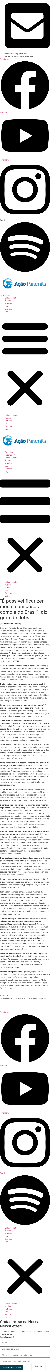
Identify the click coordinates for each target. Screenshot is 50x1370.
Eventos (8, 309)
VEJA (8, 995)
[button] (25, 363)
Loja (6, 306)
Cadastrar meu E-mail (11, 1367)
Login (7, 312)
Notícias (8, 303)
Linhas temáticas (12, 298)
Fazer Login (10, 452)
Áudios (8, 300)
